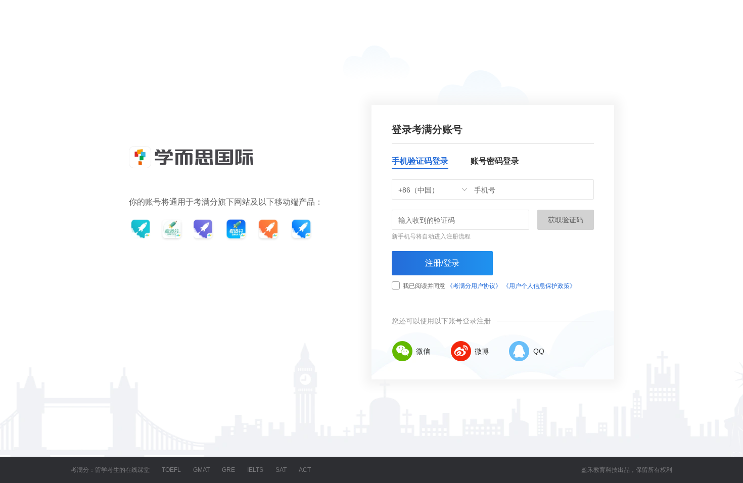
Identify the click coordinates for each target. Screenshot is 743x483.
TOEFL (171, 469)
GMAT (201, 469)
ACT (305, 469)
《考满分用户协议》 (474, 285)
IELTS (255, 469)
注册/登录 (442, 263)
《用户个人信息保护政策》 (539, 285)
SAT (281, 469)
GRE (228, 469)
